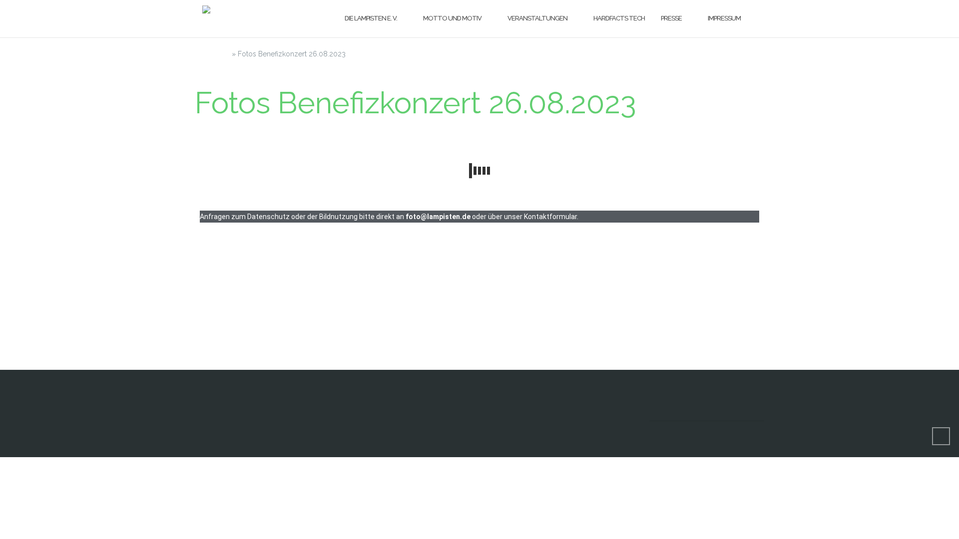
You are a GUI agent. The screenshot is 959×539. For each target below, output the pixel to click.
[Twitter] (726, 413)
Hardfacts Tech (619, 18)
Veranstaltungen (537, 18)
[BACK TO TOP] (941, 436)
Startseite (212, 54)
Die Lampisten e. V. (371, 18)
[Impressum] (756, 413)
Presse (671, 18)
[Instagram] (697, 413)
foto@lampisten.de (438, 217)
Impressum (724, 18)
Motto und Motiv (452, 18)
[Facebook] (667, 413)
